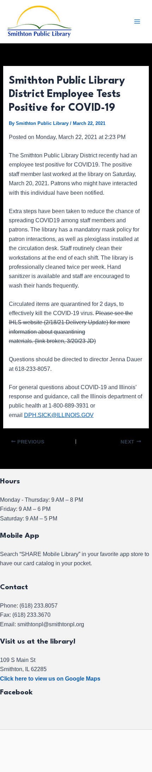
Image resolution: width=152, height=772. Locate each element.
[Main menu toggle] (137, 21)
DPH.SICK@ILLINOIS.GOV (59, 415)
